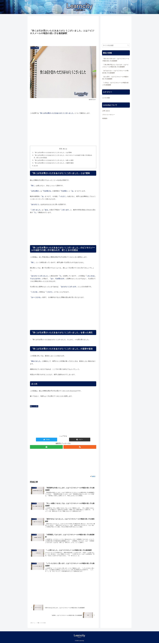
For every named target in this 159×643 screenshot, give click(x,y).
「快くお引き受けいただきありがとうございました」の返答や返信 (54, 163)
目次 (60, 149)
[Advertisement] (63, 23)
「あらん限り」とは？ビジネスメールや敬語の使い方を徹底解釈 (115, 77)
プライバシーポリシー (108, 114)
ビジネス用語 (35, 406)
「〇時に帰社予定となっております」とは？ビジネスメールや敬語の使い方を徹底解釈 (115, 65)
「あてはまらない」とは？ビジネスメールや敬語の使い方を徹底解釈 (115, 71)
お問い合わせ (106, 110)
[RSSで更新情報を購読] (79, 447)
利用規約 (104, 118)
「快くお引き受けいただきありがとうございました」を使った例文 (54, 160)
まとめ (36, 165)
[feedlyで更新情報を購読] (46, 447)
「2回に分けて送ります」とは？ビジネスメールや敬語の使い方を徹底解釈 (115, 59)
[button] (79, 439)
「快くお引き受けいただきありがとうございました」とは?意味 (53, 152)
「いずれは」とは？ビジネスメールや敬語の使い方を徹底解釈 (115, 83)
